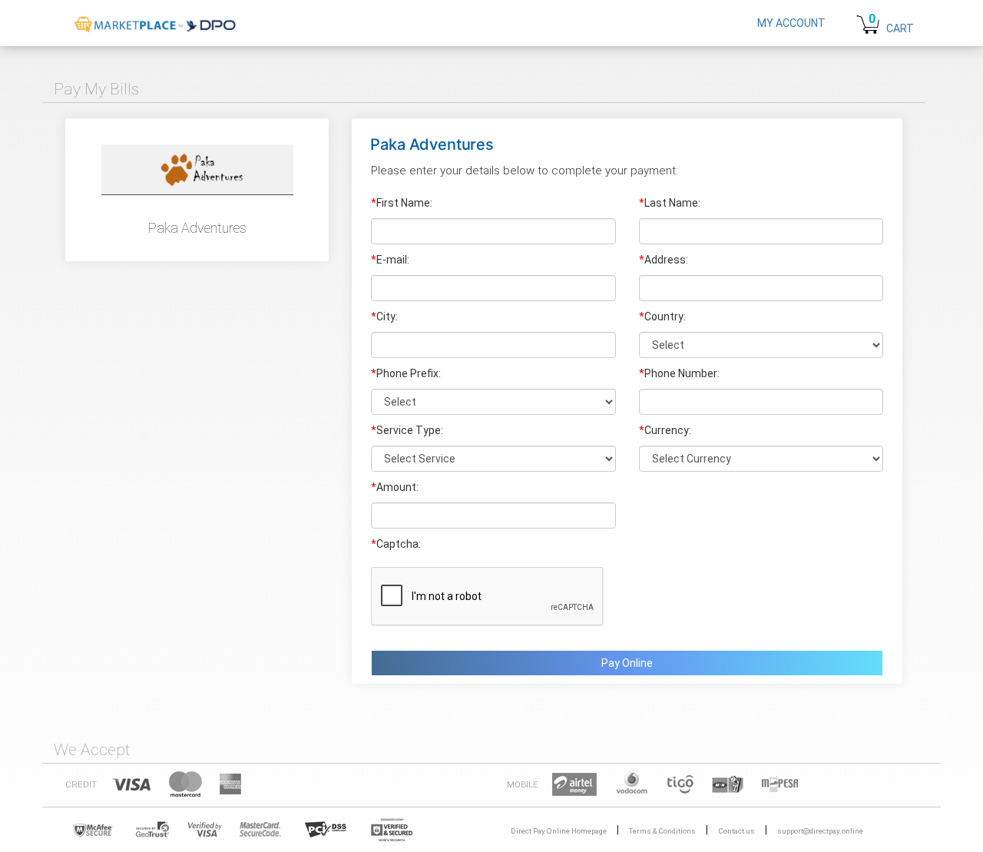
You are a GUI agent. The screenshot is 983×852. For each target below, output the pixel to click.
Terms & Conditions (662, 831)
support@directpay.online (820, 831)
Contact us (736, 831)
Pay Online (627, 663)
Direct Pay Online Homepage (559, 831)
